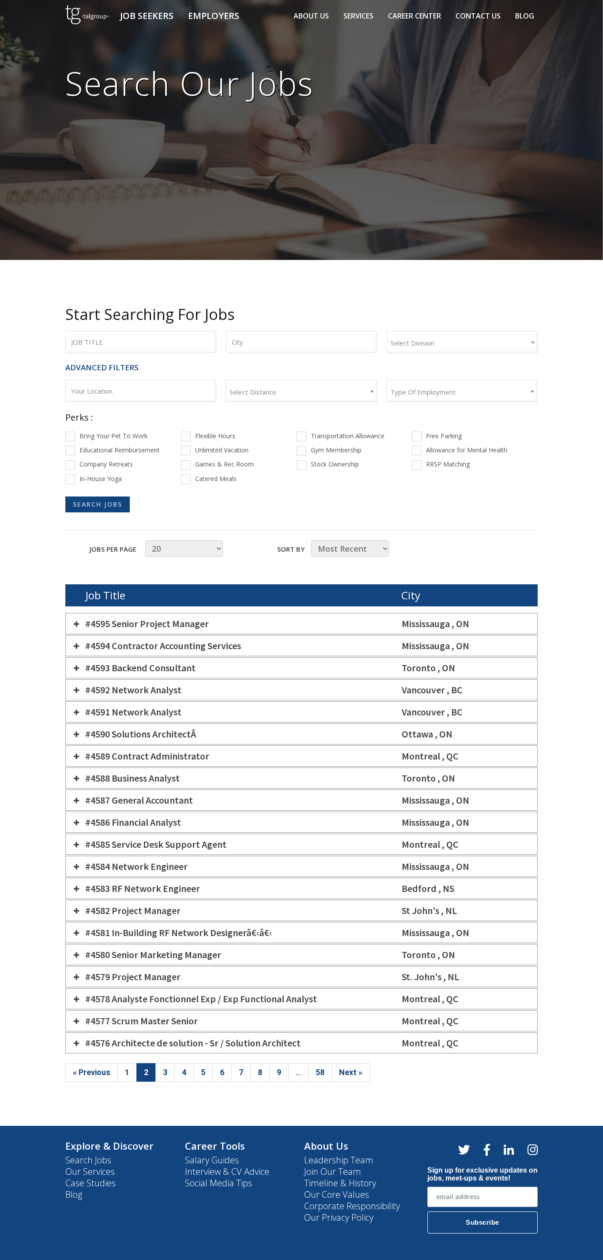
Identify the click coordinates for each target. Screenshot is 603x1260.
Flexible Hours (215, 436)
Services (358, 16)
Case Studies (90, 1183)
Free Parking (444, 436)
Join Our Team (332, 1171)
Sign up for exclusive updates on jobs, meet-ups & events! (482, 1174)
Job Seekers (146, 16)
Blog (524, 16)
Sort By (291, 549)
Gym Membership (336, 450)
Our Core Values (336, 1194)
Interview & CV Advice (227, 1171)
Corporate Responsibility (352, 1206)
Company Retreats (106, 464)
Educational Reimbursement (119, 450)
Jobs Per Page (113, 549)
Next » (350, 1072)
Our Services (90, 1171)
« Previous (91, 1072)
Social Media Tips (218, 1183)
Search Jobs (88, 1160)
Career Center (414, 16)
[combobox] (140, 342)
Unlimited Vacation (222, 450)
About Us (311, 16)
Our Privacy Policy (338, 1217)
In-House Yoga (100, 478)
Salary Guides (212, 1160)
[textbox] (462, 342)
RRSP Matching (448, 464)
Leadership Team (338, 1160)
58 (320, 1072)
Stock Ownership (335, 464)
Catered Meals (216, 478)
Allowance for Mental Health (466, 450)
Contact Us (478, 16)
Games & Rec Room (224, 464)
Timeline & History (340, 1183)
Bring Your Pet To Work (113, 436)
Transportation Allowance (347, 436)
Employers (213, 16)
